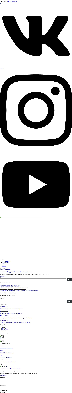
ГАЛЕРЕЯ (4, 263)
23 (1, 355)
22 (1, 345)
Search (69, 301)
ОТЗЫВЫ (4, 265)
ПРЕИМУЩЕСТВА (6, 261)
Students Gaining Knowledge (6, 352)
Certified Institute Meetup (6, 357)
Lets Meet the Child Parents (6, 348)
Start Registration (3, 375)
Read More (2, 276)
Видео (3, 327)
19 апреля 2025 (4, 311)
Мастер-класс (5, 329)
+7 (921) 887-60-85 (12, 1)
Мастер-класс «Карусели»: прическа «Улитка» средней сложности (14, 288)
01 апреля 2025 (4, 315)
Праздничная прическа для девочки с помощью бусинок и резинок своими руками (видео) (19, 290)
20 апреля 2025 (4, 306)
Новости (4, 330)
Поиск (1, 277)
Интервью (4, 328)
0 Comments (8, 269)
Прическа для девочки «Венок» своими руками (10, 285)
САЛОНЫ (4, 266)
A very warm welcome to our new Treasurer (10, 368)
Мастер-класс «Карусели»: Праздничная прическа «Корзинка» (13, 289)
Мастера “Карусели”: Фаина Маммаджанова (15, 272)
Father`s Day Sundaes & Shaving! (8, 361)
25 (1, 350)
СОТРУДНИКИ (5, 262)
